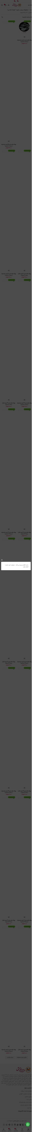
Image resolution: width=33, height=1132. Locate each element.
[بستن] (2, 560)
